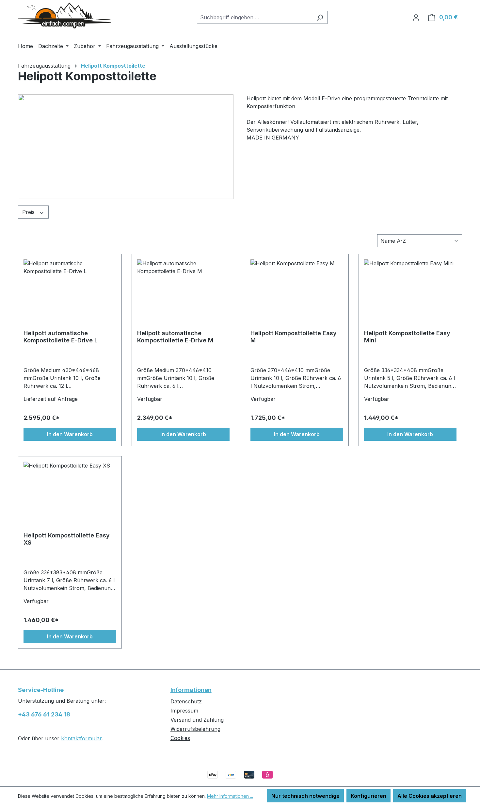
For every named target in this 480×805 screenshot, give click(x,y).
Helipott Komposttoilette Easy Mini (407, 337)
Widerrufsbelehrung (195, 729)
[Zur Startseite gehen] (67, 16)
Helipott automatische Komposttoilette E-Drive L (61, 337)
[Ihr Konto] (416, 17)
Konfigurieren (368, 796)
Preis (29, 212)
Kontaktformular (81, 738)
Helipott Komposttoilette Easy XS (67, 539)
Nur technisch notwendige (305, 796)
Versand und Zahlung (197, 719)
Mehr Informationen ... (230, 796)
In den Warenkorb (70, 434)
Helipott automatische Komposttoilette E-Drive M (175, 337)
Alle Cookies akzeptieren (429, 796)
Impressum (184, 710)
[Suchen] (320, 17)
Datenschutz (186, 701)
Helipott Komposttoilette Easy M (293, 337)
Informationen (191, 689)
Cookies (180, 738)
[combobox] (254, 17)
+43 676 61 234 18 (44, 714)
